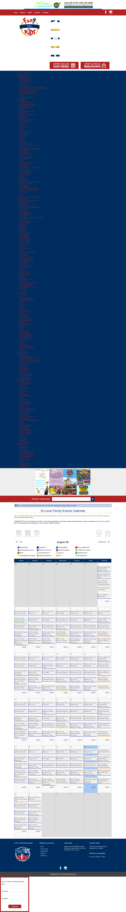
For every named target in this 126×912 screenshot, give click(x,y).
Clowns (22, 247)
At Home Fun (23, 125)
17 (29, 699)
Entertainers (23, 255)
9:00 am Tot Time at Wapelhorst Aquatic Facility (48, 665)
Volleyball (22, 435)
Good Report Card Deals (26, 453)
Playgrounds (23, 166)
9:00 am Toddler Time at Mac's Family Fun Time (104, 575)
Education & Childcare (22, 75)
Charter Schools (24, 78)
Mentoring (22, 326)
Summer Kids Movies (25, 465)
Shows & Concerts (45, 550)
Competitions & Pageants (27, 555)
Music (21, 329)
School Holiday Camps (26, 73)
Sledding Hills (23, 178)
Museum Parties (24, 272)
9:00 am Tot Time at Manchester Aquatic (103, 626)
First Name (5, 891)
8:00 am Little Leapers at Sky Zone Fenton (21, 612)
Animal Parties (24, 231)
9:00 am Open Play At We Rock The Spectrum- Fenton (35, 626)
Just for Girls (23, 322)
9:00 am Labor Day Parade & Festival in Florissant (20, 819)
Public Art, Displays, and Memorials (29, 168)
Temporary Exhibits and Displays (28, 188)
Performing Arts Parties (26, 279)
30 (15, 794)
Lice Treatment (24, 216)
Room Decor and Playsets (27, 374)
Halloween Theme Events (27, 454)
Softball (22, 423)
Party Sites (23, 277)
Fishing (22, 138)
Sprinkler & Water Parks (26, 183)
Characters (23, 245)
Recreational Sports (25, 173)
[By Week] (28, 533)
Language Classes (25, 324)
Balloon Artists (23, 235)
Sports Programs (20, 380)
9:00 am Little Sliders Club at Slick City (20, 626)
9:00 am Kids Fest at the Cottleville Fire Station (103, 780)
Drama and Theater (25, 310)
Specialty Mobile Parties (26, 286)
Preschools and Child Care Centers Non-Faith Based (34, 89)
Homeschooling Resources (27, 106)
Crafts (21, 307)
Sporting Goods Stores (26, 375)
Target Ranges (24, 186)
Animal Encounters (25, 121)
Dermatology (23, 210)
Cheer (21, 389)
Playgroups (23, 109)
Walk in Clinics (23, 228)
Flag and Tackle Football (26, 396)
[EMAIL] (108, 533)
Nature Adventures (25, 164)
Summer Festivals (24, 463)
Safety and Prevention (26, 336)
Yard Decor (23, 291)
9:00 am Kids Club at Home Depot (103, 588)
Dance (21, 308)
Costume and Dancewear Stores (28, 362)
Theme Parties (24, 289)
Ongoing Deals (24, 458)
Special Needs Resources (27, 111)
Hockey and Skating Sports (27, 403)
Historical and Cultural (26, 319)
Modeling (22, 327)
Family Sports (23, 394)
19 (57, 699)
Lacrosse (22, 406)
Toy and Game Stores (26, 379)
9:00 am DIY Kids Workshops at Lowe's (104, 686)
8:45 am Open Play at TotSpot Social (62, 612)
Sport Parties (23, 288)
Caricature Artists (24, 240)
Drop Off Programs (25, 80)
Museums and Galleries (26, 162)
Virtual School (23, 99)
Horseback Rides (24, 150)
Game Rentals (24, 264)
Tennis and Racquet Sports (27, 434)
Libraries (22, 156)
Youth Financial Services (26, 114)
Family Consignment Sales (27, 451)
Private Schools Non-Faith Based (29, 92)
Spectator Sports (24, 180)
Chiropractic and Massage (27, 205)
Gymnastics (23, 399)
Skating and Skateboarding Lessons (29, 420)
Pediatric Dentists (24, 221)
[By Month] (19, 533)
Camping (22, 130)
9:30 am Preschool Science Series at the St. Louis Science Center (20, 680)
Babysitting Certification (26, 298)
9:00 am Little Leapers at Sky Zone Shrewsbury (21, 633)
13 (71, 654)
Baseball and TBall (25, 384)
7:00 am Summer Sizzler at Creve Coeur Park (21, 799)
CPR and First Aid (24, 209)
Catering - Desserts (25, 241)
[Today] (37, 533)
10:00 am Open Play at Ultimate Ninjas (20, 686)
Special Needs (63, 547)
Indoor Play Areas (24, 152)
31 (29, 794)
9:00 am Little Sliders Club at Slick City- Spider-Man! (20, 758)
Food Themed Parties (26, 259)
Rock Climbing (24, 415)
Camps (18, 71)
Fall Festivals (23, 449)
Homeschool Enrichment (26, 320)
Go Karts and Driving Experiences (29, 145)
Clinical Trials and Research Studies (29, 207)
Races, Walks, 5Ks (83, 547)
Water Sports (23, 437)
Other (21, 553)
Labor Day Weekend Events (27, 456)
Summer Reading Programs (27, 348)
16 (15, 699)
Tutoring (22, 95)
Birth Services (23, 204)
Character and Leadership (27, 300)
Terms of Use (44, 849)
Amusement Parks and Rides (27, 120)
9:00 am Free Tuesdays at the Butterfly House (47, 640)
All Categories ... (82, 555)
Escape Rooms (24, 135)
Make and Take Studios (26, 157)
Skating (22, 176)
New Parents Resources (26, 107)
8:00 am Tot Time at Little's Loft (34, 612)
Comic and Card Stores (26, 358)
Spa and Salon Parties (26, 284)
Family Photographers (26, 102)
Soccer (21, 422)
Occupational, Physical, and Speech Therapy (32, 217)
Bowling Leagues (24, 387)
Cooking (22, 305)
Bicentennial (24, 547)
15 (99, 654)
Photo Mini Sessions (25, 459)
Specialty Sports (24, 427)
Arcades (22, 123)
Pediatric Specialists (25, 223)
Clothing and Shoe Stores (27, 356)
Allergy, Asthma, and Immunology (29, 200)
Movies (22, 161)
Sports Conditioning (25, 429)
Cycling (22, 392)
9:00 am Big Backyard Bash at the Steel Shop (104, 772)
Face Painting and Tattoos (27, 257)
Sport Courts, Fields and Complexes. (30, 181)
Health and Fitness (25, 401)
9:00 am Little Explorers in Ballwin (61, 639)
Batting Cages (23, 126)
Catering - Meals (24, 243)
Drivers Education (24, 312)
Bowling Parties (24, 236)
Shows (21, 461)
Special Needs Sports (25, 425)
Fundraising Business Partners (28, 104)
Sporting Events (44, 553)
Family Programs (24, 315)
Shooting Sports (24, 418)
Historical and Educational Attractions (30, 149)
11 (43, 654)
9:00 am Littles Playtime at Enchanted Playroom (35, 640)
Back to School (24, 447)
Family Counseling (25, 212)
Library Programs (64, 550)
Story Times (23, 344)
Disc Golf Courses (24, 133)
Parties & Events (20, 229)
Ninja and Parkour (24, 411)
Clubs (21, 303)
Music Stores (23, 372)
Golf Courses (23, 147)
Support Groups (24, 113)
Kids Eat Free (23, 370)
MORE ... (108, 601)
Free (59, 555)
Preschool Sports (24, 413)
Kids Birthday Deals (25, 267)
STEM (21, 343)
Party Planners (24, 276)
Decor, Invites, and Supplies (27, 252)
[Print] (99, 533)
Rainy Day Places (24, 169)
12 (57, 654)
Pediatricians (23, 224)
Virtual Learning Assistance (27, 97)
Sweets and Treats (25, 377)
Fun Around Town (21, 116)
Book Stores (23, 355)
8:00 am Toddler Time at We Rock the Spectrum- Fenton (104, 569)
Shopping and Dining (22, 353)
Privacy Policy (44, 851)
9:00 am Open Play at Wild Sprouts (76, 619)
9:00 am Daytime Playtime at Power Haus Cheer (34, 633)
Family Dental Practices (26, 214)
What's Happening (21, 444)
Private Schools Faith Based (27, 90)
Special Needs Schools (26, 94)
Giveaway (45, 12)
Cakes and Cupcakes (25, 238)
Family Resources (21, 101)
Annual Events (24, 446)
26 (57, 747)
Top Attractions (24, 192)
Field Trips (22, 137)
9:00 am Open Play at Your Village (49, 619)
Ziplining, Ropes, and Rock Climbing (29, 197)
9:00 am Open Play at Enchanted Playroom (62, 619)
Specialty (22, 341)
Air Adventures (24, 118)
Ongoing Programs (45, 555)
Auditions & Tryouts (84, 550)
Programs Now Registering (27, 334)
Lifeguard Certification (26, 408)
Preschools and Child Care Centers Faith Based (33, 87)
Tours (21, 193)
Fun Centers (23, 142)
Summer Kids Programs (26, 346)
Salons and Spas (24, 174)
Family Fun (42, 547)
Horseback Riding (24, 404)
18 (43, 699)
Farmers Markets (24, 365)
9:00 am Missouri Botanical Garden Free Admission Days (104, 582)
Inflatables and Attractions (27, 265)
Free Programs (24, 317)
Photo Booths (23, 281)
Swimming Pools (24, 185)
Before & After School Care (27, 77)
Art (20, 296)
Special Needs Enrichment (27, 339)
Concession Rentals (25, 248)
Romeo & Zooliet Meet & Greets (104, 612)
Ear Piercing (23, 363)
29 (99, 747)
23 (15, 747)
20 (71, 699)
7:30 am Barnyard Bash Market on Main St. (104, 751)
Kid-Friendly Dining (25, 368)
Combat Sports (24, 391)
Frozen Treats (23, 367)
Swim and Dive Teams (26, 430)
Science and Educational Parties (28, 283)
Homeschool (23, 83)
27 (71, 747)
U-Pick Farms (23, 466)
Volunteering (23, 351)
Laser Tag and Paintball (26, 154)
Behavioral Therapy (25, 202)
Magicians (22, 269)
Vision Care (23, 226)
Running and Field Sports (27, 417)
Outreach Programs (25, 331)
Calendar (22, 12)
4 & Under (22, 295)
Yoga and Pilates (24, 442)
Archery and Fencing (25, 382)
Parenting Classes (25, 332)
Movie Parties (23, 271)
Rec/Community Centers (26, 171)
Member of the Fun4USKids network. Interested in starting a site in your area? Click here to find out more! (75, 848)
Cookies (22, 250)
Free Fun (22, 140)
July (20, 542)
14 (85, 654)
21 (85, 699)
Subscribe (15, 906)
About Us (43, 853)
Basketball (22, 386)
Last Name (5, 898)
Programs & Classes (21, 293)
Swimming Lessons (25, 432)
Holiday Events (82, 553)
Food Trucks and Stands (26, 260)
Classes (60, 553)
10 (29, 654)
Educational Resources (26, 82)
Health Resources (21, 198)
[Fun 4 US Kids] (29, 26)
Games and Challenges (26, 144)
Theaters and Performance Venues (29, 190)
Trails (21, 195)
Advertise (37, 12)
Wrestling (22, 441)
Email (3, 884)
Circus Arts (23, 301)
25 (43, 747)
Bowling (22, 128)
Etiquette (22, 314)
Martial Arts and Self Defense (28, 410)
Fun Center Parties (25, 262)
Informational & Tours (27, 550)
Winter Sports (23, 439)
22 (99, 699)
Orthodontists (23, 219)
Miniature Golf (23, 159)
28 (85, 747)
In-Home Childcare (25, 85)
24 (29, 747)
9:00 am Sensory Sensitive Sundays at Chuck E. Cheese (20, 620)
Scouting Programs (25, 338)
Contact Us (44, 855)
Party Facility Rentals (25, 274)
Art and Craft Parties (25, 233)
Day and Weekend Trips (26, 132)
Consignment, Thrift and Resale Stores (30, 360)
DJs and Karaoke (24, 253)
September (102, 542)
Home (15, 12)
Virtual (21, 350)
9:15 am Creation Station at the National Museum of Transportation (21, 641)
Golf (21, 398)
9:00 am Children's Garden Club (103, 595)
